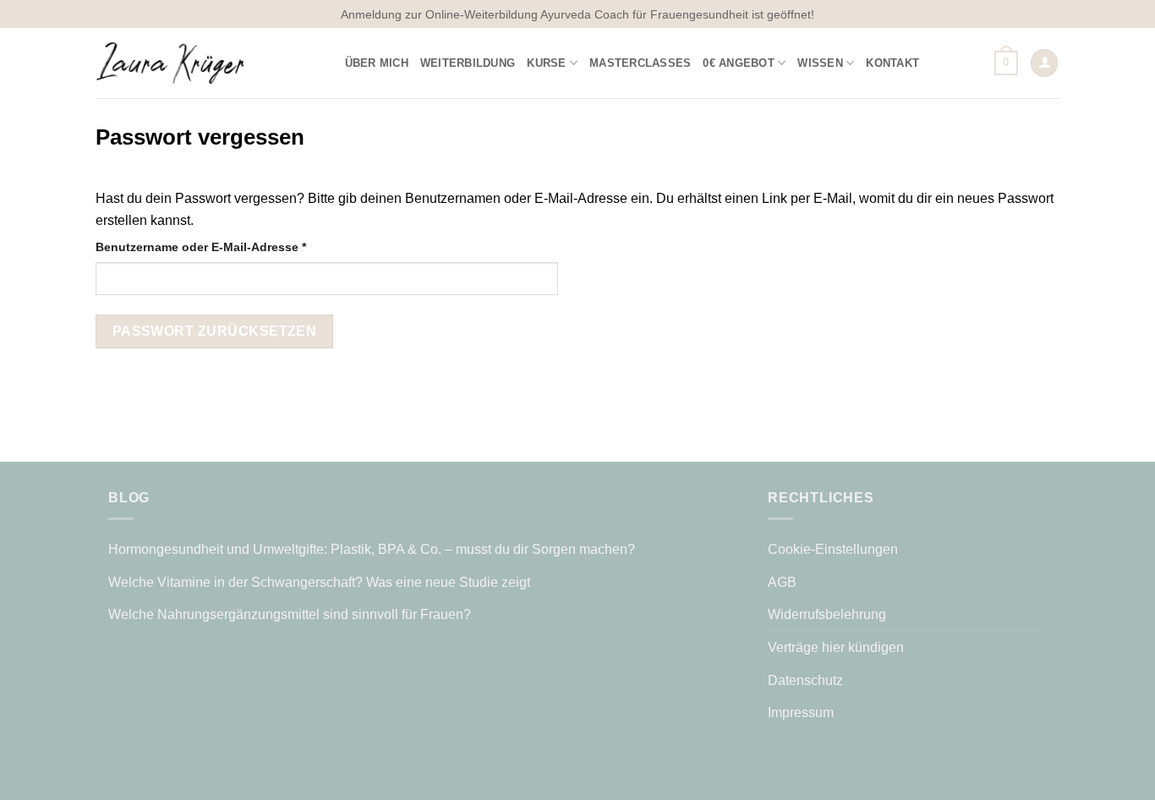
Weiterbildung (467, 63)
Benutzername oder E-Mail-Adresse (234, 246)
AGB (782, 582)
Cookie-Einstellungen (833, 549)
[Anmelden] (1044, 63)
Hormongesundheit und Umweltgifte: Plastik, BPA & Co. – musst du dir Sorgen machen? (373, 549)
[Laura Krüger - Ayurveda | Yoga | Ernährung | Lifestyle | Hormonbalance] (170, 63)
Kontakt (892, 63)
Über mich (376, 63)
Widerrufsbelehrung (827, 614)
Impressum (801, 712)
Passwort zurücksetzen (214, 331)
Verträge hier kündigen (836, 647)
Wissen (820, 63)
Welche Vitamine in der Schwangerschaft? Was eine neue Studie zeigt (319, 582)
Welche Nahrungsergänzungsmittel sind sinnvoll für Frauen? (289, 614)
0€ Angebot (739, 63)
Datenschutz (805, 680)
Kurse (546, 63)
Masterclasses (640, 63)
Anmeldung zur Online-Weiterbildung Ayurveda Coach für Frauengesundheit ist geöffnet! (577, 14)
